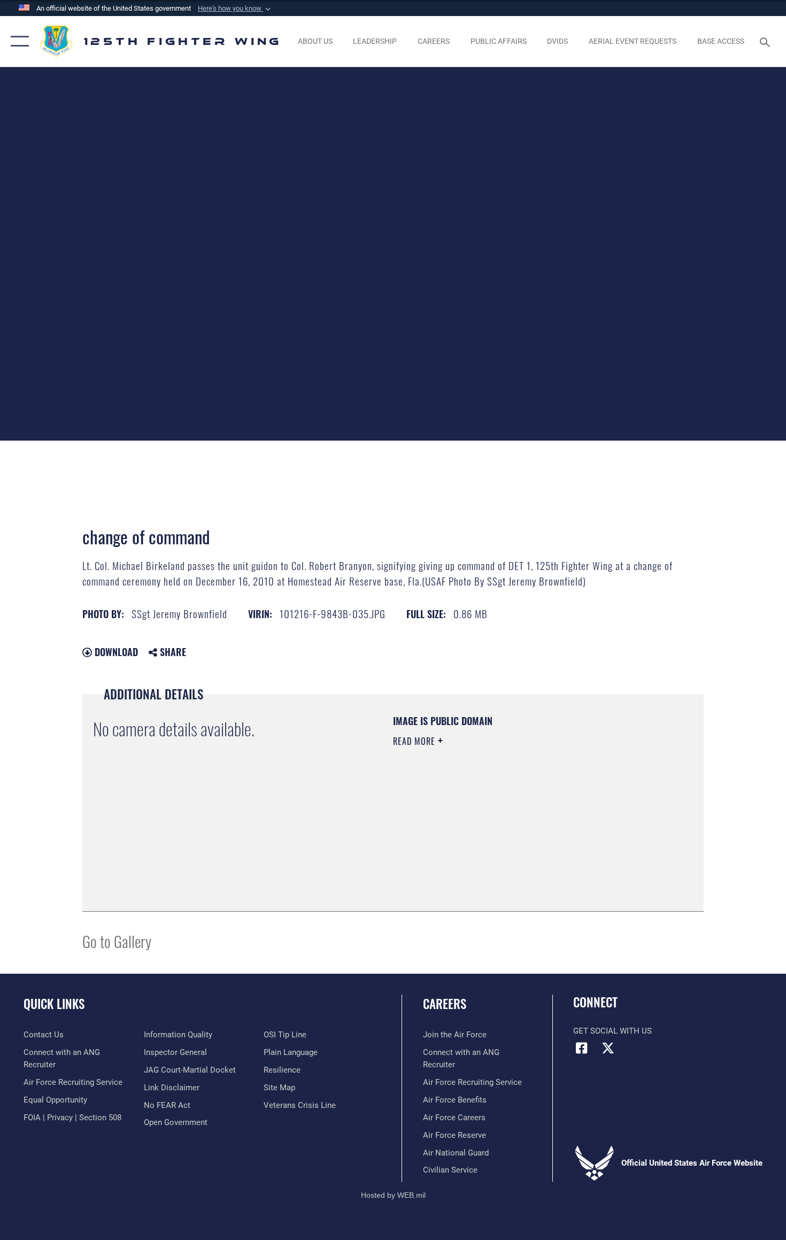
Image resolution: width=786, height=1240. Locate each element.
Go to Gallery (116, 940)
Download (115, 652)
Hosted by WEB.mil (393, 1195)
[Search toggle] (766, 41)
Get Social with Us (612, 1031)
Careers (444, 1004)
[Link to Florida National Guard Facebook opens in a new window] (581, 1048)
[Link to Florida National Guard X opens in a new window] (608, 1048)
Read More (415, 741)
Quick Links (54, 1004)
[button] (235, 8)
